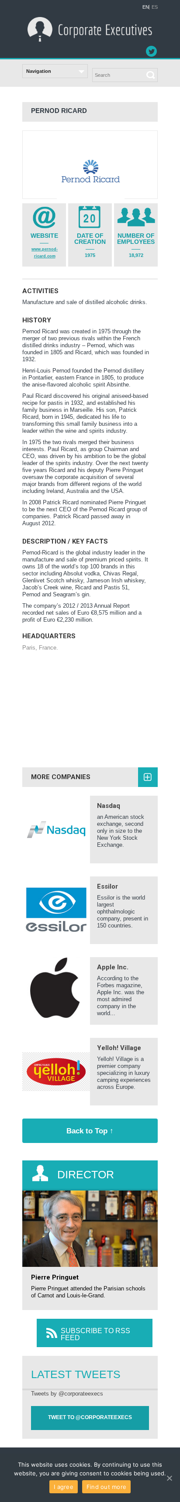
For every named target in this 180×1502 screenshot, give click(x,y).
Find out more (106, 1486)
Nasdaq (108, 806)
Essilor (107, 886)
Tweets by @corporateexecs (67, 1393)
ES (155, 7)
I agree (63, 1486)
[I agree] (169, 1478)
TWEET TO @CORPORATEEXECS (90, 1417)
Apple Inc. (112, 967)
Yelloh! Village (119, 1048)
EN (145, 7)
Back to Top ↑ (90, 1131)
